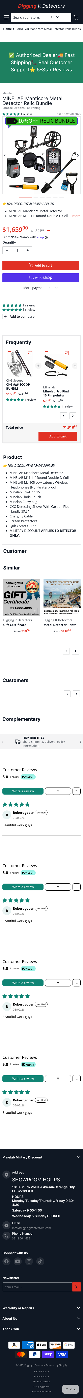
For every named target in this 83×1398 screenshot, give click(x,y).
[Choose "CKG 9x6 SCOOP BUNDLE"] (30, 353)
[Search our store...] (67, 17)
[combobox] (41, 17)
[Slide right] (78, 155)
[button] (6, 17)
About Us (9, 1318)
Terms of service (41, 1381)
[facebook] (6, 1261)
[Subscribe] (76, 1286)
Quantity (9, 242)
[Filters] (58, 791)
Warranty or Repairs (18, 1308)
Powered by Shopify (56, 1365)
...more (75, 216)
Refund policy (41, 1371)
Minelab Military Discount (22, 1157)
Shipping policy (41, 1386)
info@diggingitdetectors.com (31, 1228)
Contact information (41, 1391)
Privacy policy (41, 1376)
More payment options (40, 288)
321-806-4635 (21, 1238)
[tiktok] (40, 1261)
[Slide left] (5, 155)
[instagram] (29, 1261)
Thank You (10, 1329)
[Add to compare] (35, 611)
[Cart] (76, 17)
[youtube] (18, 1261)
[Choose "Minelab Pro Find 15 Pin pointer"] (67, 353)
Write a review (23, 791)
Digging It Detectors (34, 1365)
